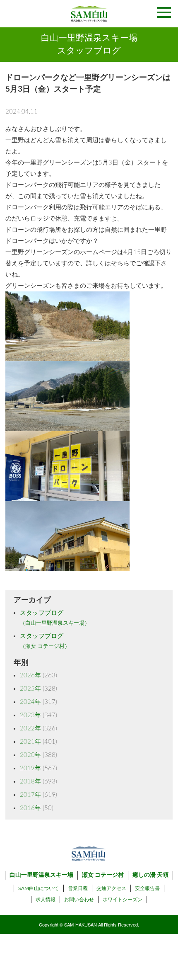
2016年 (30, 808)
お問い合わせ (79, 899)
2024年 (30, 702)
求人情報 (45, 899)
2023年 (30, 715)
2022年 (30, 728)
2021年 (30, 742)
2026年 (30, 675)
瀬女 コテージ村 (103, 875)
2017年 (30, 795)
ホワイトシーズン (122, 899)
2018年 (30, 782)
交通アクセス (111, 888)
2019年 (30, 768)
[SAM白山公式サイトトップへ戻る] (89, 13)
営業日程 (78, 888)
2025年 (30, 689)
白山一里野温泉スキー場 (41, 875)
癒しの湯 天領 (150, 875)
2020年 (30, 755)
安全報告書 (147, 888)
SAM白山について (38, 888)
